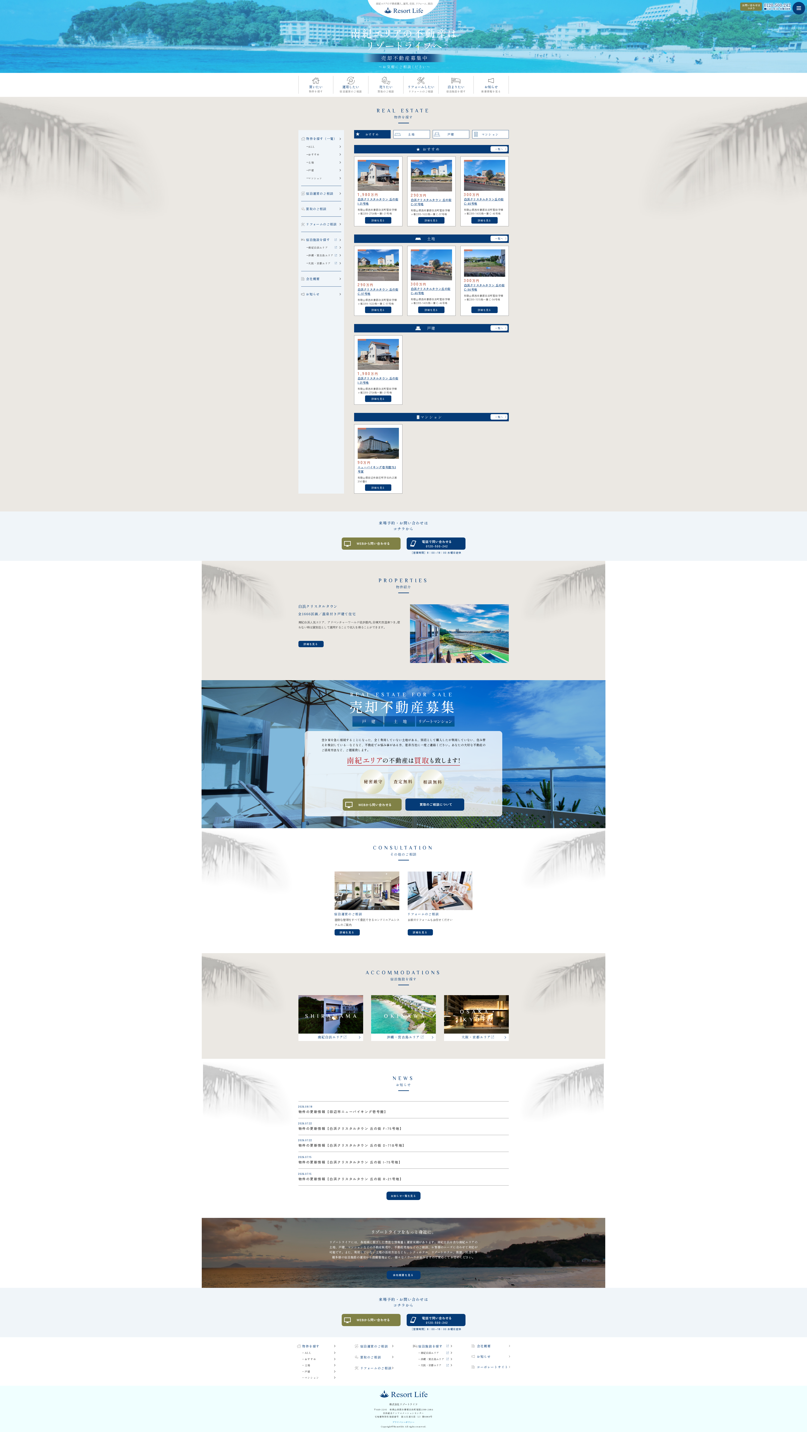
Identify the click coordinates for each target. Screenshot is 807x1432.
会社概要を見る (403, 1275)
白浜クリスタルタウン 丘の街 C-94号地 (484, 287)
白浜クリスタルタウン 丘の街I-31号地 (378, 201)
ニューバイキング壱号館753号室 (377, 469)
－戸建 (306, 1371)
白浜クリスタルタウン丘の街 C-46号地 (484, 201)
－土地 (306, 1365)
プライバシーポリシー (403, 1422)
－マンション (310, 1377)
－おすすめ (309, 1359)
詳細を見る (378, 220)
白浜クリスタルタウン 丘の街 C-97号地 (431, 202)
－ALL (307, 1353)
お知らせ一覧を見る (403, 1196)
